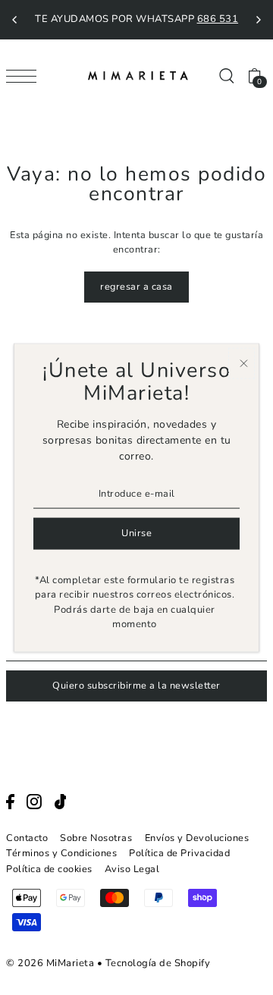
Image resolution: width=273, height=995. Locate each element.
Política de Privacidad (179, 853)
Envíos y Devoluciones (197, 838)
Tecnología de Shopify (158, 963)
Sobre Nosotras (96, 838)
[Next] (257, 19)
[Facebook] (10, 801)
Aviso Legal (132, 869)
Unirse (136, 533)
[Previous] (15, 19)
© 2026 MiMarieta (50, 963)
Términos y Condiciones (61, 853)
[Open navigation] (25, 76)
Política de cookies (49, 869)
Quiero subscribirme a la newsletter (136, 685)
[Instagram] (34, 801)
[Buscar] (226, 75)
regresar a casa (136, 286)
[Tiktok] (61, 801)
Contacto (27, 838)
